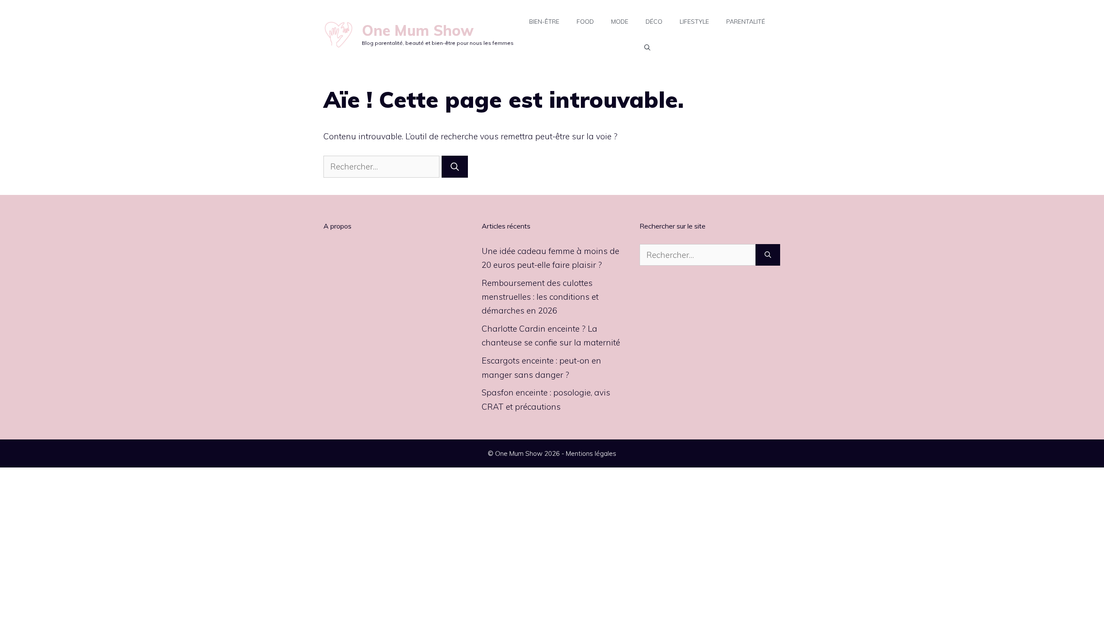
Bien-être (544, 21)
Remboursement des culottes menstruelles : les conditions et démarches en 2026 (540, 297)
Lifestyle (694, 21)
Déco (654, 21)
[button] (647, 47)
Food (585, 21)
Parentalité (745, 21)
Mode (619, 21)
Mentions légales (591, 453)
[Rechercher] (455, 167)
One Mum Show (418, 30)
